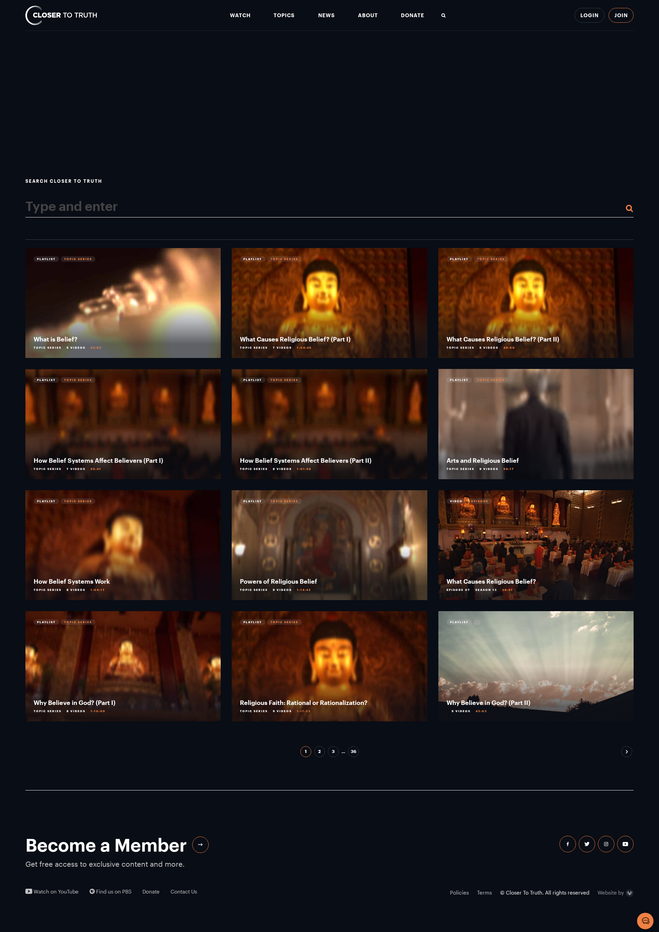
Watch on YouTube (55, 892)
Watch (240, 15)
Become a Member (106, 845)
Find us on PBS (113, 892)
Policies (459, 892)
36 (353, 751)
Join (621, 15)
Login (589, 15)
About (368, 15)
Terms (484, 892)
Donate (412, 15)
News (326, 15)
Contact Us (184, 892)
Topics (284, 15)
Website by (611, 893)
